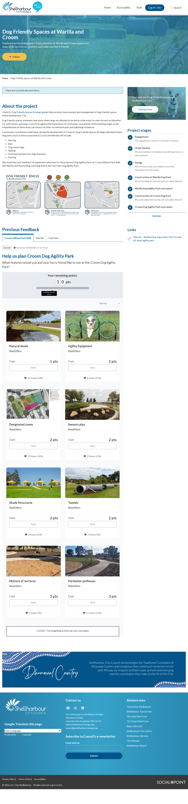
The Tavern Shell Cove (137, 721)
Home (107, 7)
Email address (73, 742)
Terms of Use (24, 779)
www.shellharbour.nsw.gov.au (80, 724)
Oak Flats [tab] (53, 238)
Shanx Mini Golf (134, 726)
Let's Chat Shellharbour (20, 785)
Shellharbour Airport (137, 745)
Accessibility (124, 7)
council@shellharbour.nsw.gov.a (81, 728)
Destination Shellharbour (139, 706)
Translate (26, 734)
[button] (33, 326)
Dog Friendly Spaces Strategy (26, 112)
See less (156, 215)
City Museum (133, 740)
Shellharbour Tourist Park (139, 711)
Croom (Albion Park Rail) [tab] (18, 238)
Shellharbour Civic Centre (139, 731)
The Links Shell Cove (137, 716)
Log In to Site (56, 785)
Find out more (145, 109)
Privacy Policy (8, 779)
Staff (139, 7)
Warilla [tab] (40, 238)
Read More (15, 350)
